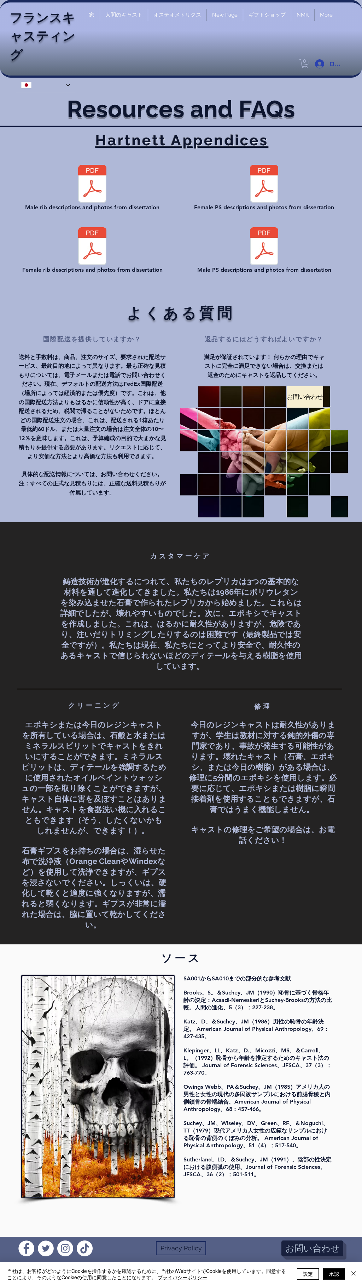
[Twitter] (46, 1248)
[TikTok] (85, 1248)
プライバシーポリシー (182, 1277)
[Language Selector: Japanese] (45, 85)
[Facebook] (26, 1248)
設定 (308, 1273)
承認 (334, 1273)
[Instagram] (65, 1248)
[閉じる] (353, 1274)
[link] (304, 63)
